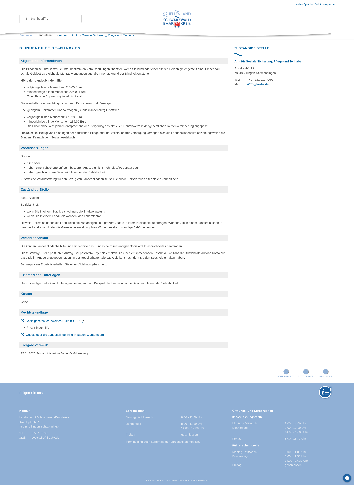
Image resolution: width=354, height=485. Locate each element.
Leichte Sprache (304, 4)
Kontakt (161, 480)
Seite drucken (286, 376)
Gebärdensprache (325, 4)
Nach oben (325, 376)
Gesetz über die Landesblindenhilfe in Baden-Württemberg (65, 334)
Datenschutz (185, 480)
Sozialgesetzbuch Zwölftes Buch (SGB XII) (54, 321)
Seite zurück (306, 376)
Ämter (63, 35)
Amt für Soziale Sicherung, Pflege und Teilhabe (103, 35)
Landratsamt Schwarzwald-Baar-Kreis (44, 417)
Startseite (25, 35)
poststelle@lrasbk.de (45, 437)
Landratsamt (45, 35)
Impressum (172, 480)
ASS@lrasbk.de (258, 84)
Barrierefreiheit (201, 480)
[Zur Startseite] (177, 19)
